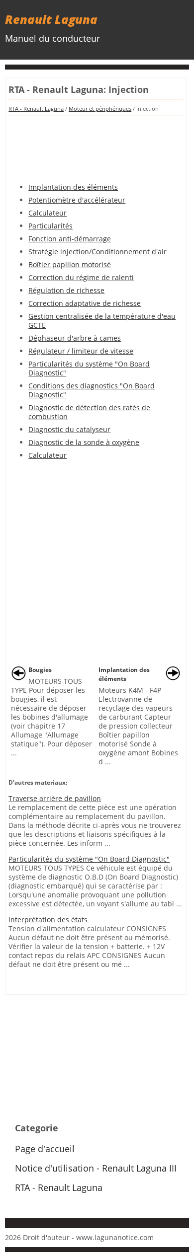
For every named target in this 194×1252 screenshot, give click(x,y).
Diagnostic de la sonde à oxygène (83, 442)
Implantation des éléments (73, 187)
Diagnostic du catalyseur (69, 429)
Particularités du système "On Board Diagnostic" (89, 368)
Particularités (50, 225)
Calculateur (47, 213)
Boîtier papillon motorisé (69, 264)
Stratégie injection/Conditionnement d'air (97, 251)
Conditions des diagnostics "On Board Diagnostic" (91, 390)
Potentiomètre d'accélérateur (76, 200)
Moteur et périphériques (100, 108)
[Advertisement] (96, 146)
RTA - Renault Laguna (36, 108)
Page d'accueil (45, 1149)
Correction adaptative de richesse (84, 303)
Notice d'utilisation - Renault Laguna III (96, 1168)
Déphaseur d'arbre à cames (74, 338)
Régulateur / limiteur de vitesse (80, 351)
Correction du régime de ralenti (81, 277)
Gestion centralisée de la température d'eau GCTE (102, 320)
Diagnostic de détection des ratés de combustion (89, 412)
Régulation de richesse (66, 290)
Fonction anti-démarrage (69, 238)
